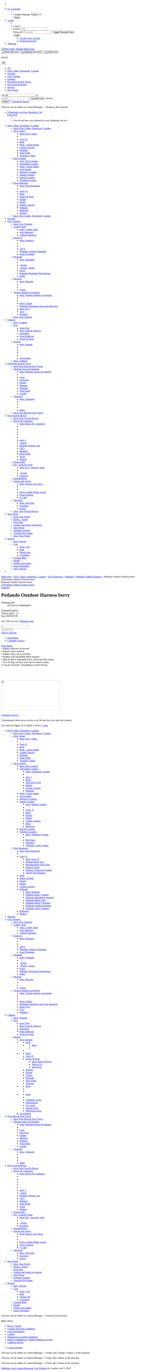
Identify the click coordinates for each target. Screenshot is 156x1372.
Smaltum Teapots (21, 530)
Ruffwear (24, 210)
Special (10, 87)
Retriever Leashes (28, 172)
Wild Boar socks (33, 1111)
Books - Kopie (20, 519)
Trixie (22, 456)
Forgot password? (28, 41)
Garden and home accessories (27, 525)
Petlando (24, 150)
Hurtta (23, 202)
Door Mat (18, 522)
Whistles (24, 314)
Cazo (22, 377)
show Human (26, 344)
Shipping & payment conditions (22, 1337)
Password (18, 32)
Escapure (24, 475)
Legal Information (16, 1331)
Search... (50, 98)
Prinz (28, 823)
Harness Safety (33, 867)
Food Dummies (27, 254)
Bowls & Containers (23, 421)
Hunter (23, 199)
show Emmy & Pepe (42, 1061)
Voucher (11, 73)
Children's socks (33, 1100)
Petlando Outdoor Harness (38, 905)
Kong (22, 270)
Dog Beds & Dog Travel (19, 82)
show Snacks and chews (31, 484)
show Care (25, 547)
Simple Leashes (27, 175)
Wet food (17, 500)
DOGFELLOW (33, 782)
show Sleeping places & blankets (35, 372)
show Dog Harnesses (30, 185)
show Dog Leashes (29, 161)
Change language (22, 14)
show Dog (25, 328)
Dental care (25, 552)
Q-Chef (23, 497)
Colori (23, 289)
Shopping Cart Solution (35, 1368)
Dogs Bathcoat (27, 336)
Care (15, 544)
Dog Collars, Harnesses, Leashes (23, 71)
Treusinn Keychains (23, 533)
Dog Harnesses (20, 183)
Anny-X (24, 139)
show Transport (27, 399)
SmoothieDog (20, 478)
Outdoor (11, 79)
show (28, 1042)
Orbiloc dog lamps (22, 563)
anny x (23, 440)
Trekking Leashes (28, 180)
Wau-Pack (37, 1067)
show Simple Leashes (36, 804)
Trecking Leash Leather (37, 845)
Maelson (24, 385)
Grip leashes (25, 169)
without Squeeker (28, 235)
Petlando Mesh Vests (36, 900)
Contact (11, 1334)
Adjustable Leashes (29, 164)
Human (17, 341)
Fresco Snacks (26, 495)
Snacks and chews (22, 481)
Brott (22, 142)
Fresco (23, 508)
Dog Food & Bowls (17, 84)
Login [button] (10, 20)
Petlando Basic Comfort (37, 894)
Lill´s (22, 448)
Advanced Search (20, 101)
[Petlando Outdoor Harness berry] (18, 585)
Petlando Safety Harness (37, 908)
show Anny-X (32, 859)
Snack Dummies (21, 566)
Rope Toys (25, 309)
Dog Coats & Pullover (30, 330)
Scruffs (23, 393)
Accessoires (25, 358)
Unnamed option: (9, 610)
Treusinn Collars (27, 155)
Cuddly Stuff (19, 227)
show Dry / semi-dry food (32, 467)
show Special (19, 541)
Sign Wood (12, 90)
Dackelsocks (32, 1102)
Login (45, 725)
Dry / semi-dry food (22, 465)
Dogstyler (24, 380)
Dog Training (13, 76)
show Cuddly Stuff (29, 229)
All (8, 68)
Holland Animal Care (30, 445)
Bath (22, 549)
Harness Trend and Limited (39, 870)
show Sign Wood (21, 516)
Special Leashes (27, 177)
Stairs (22, 410)
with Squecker (26, 232)
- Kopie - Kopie (27, 268)
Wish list (11, 43)
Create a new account (30, 38)
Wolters (23, 213)
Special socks (32, 1108)
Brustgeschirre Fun (35, 862)
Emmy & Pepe (27, 196)
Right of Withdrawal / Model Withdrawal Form (30, 1339)
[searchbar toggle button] (51, 52)
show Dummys (27, 240)
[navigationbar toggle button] (10, 52)
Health (16, 560)
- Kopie (23, 265)
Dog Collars (19, 131)
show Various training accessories (36, 295)
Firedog (29, 1070)
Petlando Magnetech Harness (40, 897)
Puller (22, 276)
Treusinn (30, 1083)
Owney (29, 1075)
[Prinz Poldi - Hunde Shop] (17, 49)
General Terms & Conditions (21, 1328)
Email (16, 29)
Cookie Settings (15, 1347)
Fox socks (30, 1105)
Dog (15, 325)
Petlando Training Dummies (33, 251)
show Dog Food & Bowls (25, 418)
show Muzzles (26, 281)
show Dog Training (22, 224)
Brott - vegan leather (29, 144)
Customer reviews (16, 640)
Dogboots (24, 333)
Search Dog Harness (35, 873)
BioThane (30, 840)
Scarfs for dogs (27, 339)
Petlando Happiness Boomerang (35, 273)
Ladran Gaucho (27, 147)
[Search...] (37, 98)
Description (12, 638)
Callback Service (15, 1342)
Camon (23, 443)
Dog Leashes (19, 158)
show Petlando (33, 892)
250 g (22, 248)
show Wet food (27, 503)
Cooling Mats (20, 558)
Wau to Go (37, 1064)
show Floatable (27, 259)
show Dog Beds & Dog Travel (28, 366)
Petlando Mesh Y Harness (38, 903)
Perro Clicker (26, 303)
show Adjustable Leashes (38, 771)
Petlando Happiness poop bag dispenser (39, 306)
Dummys (17, 237)
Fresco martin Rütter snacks (33, 492)
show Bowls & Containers (32, 423)
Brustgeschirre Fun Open (38, 864)
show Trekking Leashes (37, 834)
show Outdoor (20, 322)
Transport (18, 396)
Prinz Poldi (25, 153)
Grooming (24, 555)
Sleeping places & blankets (26, 369)
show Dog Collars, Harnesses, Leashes (32, 128)
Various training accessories (26, 292)
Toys (22, 311)
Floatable (17, 257)
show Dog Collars (28, 134)
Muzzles (17, 279)
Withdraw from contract (12, 1368)
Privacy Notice (14, 1326)
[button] (13, 9)
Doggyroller (19, 462)
